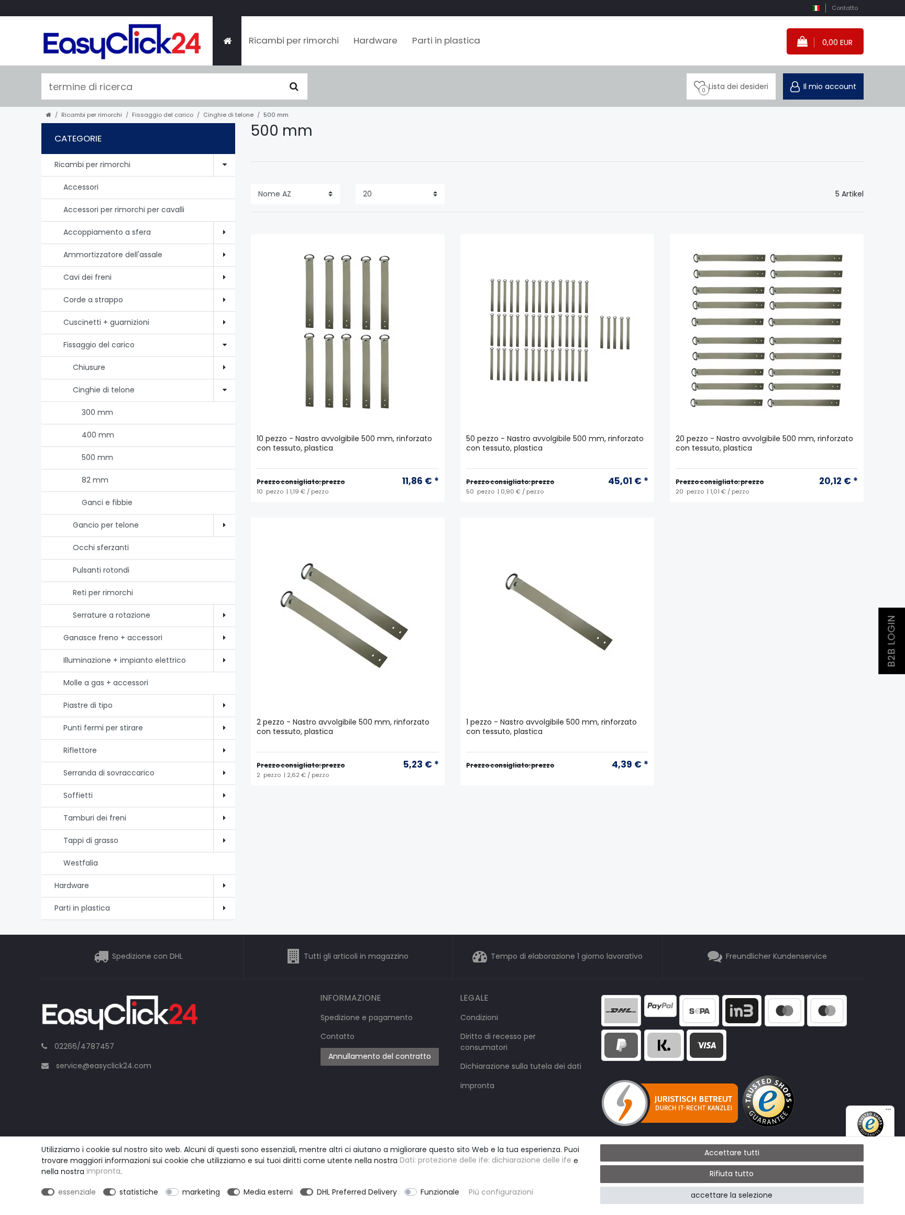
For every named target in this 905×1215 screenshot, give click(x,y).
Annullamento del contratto (379, 1056)
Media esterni (268, 1192)
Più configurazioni (501, 1192)
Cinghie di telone (228, 115)
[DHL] (621, 1010)
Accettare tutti (731, 1152)
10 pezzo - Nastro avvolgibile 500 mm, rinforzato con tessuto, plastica (344, 443)
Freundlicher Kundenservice (776, 956)
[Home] (227, 40)
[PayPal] (660, 1005)
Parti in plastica (446, 40)
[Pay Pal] (621, 1044)
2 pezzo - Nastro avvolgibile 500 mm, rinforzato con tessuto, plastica (343, 727)
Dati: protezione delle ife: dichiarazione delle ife (485, 1160)
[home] (48, 115)
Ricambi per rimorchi (294, 40)
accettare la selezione (731, 1195)
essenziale (77, 1192)
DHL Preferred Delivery (357, 1192)
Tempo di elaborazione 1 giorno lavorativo (567, 956)
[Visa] (706, 1044)
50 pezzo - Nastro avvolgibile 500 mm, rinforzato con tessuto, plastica (555, 443)
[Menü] (888, 1111)
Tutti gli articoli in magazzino (356, 956)
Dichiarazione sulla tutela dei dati (520, 1066)
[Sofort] (664, 1044)
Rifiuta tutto (732, 1173)
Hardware (376, 40)
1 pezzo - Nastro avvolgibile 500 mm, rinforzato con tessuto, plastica (551, 727)
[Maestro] (784, 1010)
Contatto (845, 8)
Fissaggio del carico (162, 115)
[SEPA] (699, 1010)
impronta (477, 1085)
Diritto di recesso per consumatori (498, 1042)
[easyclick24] (119, 1016)
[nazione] (815, 8)
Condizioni (479, 1017)
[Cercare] (294, 86)
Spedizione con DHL (147, 956)
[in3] (742, 1010)
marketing (201, 1192)
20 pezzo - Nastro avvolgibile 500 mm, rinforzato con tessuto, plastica (764, 443)
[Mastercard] (827, 1010)
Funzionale (440, 1192)
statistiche (138, 1192)
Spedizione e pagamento (367, 1017)
